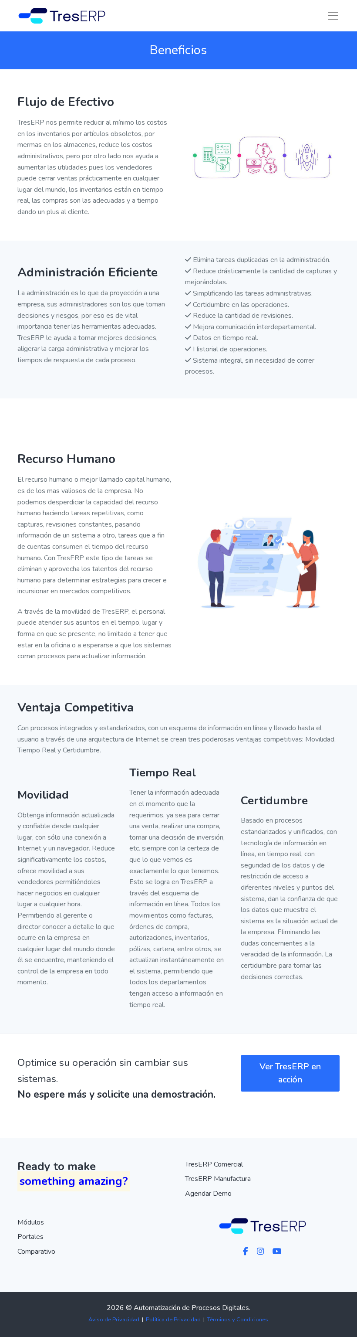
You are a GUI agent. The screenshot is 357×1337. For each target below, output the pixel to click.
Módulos (30, 1222)
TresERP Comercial (214, 1164)
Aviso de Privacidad (113, 1319)
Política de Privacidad (173, 1319)
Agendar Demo (208, 1193)
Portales (30, 1237)
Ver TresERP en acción (290, 1073)
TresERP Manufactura (218, 1179)
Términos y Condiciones (237, 1319)
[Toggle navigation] (333, 15)
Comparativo (36, 1251)
